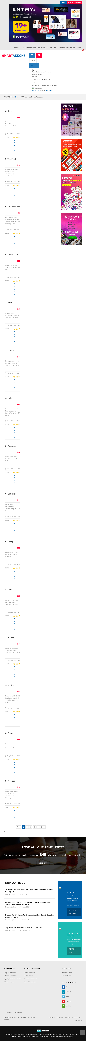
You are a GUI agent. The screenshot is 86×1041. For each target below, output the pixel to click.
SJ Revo (8, 302)
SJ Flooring (10, 781)
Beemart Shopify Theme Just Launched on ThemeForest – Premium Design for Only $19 (29, 916)
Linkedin (68, 992)
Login (63, 2)
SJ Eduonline (10, 494)
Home (17, 97)
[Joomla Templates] (13, 56)
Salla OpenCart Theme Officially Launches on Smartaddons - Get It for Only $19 (29, 890)
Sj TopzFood (10, 159)
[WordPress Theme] (71, 191)
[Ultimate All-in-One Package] (71, 229)
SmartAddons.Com (18, 1036)
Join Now (43, 863)
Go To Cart (36, 90)
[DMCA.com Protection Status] (43, 1030)
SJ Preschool (10, 446)
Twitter (68, 996)
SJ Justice (9, 350)
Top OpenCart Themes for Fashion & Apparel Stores (24, 928)
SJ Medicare (10, 685)
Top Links (34, 65)
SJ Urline (9, 398)
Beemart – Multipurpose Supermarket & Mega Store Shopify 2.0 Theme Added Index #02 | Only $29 (28, 903)
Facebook (69, 987)
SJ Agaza (9, 733)
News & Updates (10, 894)
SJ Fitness (9, 637)
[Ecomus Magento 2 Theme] (71, 119)
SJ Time (8, 111)
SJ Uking (9, 542)
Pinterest (68, 1001)
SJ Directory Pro (12, 255)
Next (42, 827)
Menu (33, 60)
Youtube (68, 1006)
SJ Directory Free (12, 207)
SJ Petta (8, 590)
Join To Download (74, 2)
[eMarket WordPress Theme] (71, 154)
